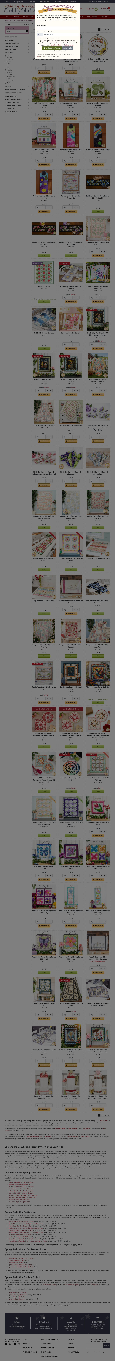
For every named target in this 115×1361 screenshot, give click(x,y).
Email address (41, 25)
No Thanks (68, 48)
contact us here (41, 56)
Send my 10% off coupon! (53, 48)
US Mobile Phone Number (45, 32)
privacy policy (69, 45)
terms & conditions (56, 45)
